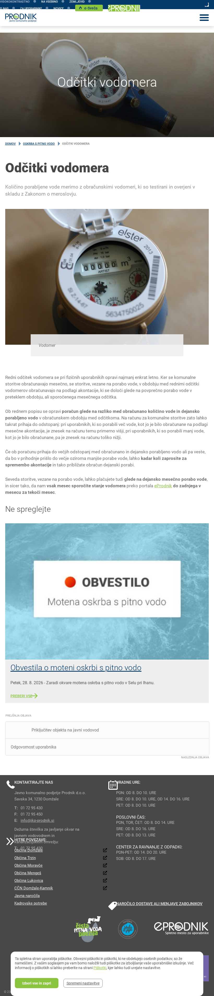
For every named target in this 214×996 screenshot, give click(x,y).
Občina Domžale (28, 850)
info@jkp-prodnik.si (37, 820)
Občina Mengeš (27, 872)
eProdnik (163, 486)
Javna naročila (27, 895)
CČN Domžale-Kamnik (33, 887)
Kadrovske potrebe (30, 903)
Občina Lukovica (28, 880)
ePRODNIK (124, 8)
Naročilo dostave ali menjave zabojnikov (159, 903)
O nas (4, 8)
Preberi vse (21, 695)
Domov (10, 143)
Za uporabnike (31, 8)
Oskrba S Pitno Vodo (39, 143)
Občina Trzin (25, 857)
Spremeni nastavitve (83, 983)
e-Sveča (91, 7)
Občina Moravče (28, 865)
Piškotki (99, 967)
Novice (59, 8)
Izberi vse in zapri (36, 983)
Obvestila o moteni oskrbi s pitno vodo (75, 667)
